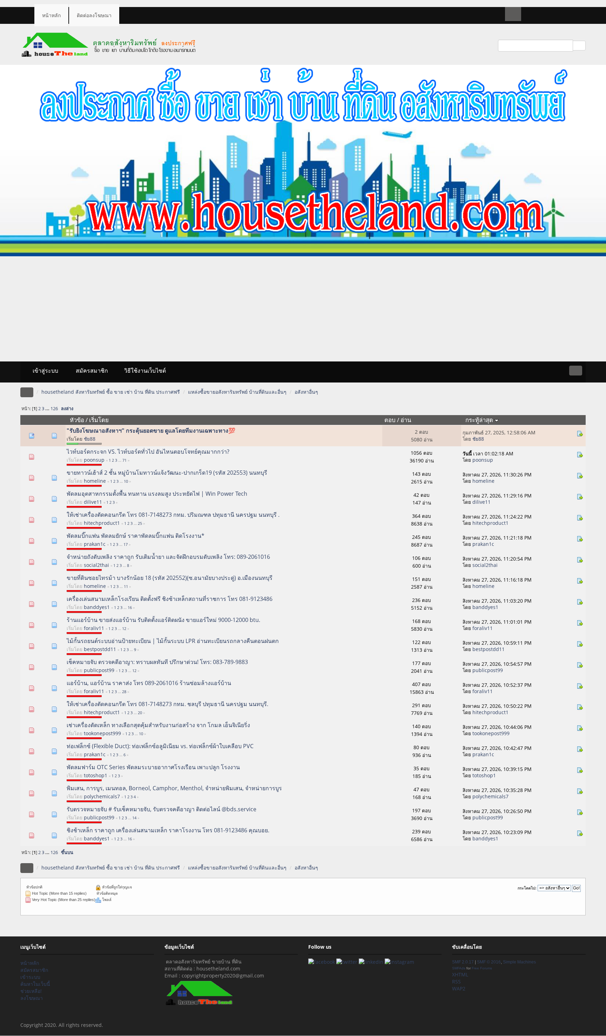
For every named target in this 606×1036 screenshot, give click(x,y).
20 (140, 712)
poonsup (94, 459)
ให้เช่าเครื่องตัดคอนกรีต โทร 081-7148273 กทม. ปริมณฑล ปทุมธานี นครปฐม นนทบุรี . (173, 515)
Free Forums (482, 968)
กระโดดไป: (527, 888)
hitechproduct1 (102, 523)
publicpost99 (99, 670)
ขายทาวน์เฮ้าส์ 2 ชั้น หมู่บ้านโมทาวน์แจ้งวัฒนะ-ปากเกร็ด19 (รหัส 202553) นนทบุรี (167, 472)
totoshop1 (95, 775)
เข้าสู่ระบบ (44, 370)
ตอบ (390, 420)
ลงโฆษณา (31, 998)
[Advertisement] (303, 309)
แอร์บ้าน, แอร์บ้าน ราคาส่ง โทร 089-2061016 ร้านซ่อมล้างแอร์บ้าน (149, 683)
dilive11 (93, 502)
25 (140, 523)
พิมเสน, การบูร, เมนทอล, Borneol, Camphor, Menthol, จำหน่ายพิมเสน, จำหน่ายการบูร (174, 788)
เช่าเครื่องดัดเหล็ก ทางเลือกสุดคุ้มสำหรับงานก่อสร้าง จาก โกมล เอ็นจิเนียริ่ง (158, 725)
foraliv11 (94, 628)
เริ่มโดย (99, 420)
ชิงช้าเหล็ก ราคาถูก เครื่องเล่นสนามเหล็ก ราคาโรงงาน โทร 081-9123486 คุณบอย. (168, 830)
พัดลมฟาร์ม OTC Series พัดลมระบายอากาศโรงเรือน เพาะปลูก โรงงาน (153, 767)
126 (54, 409)
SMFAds (458, 968)
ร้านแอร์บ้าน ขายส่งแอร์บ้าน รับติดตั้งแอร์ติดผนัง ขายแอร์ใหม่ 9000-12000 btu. (163, 620)
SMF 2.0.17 (463, 962)
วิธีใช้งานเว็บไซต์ (145, 370)
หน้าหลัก (51, 15)
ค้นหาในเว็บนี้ (35, 984)
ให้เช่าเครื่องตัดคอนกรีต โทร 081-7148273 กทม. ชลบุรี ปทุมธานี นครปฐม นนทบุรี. (167, 704)
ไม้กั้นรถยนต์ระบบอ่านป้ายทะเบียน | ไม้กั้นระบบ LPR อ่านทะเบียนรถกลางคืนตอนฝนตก (173, 641)
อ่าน (405, 420)
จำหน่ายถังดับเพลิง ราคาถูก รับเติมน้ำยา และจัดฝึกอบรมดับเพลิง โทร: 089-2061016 (168, 557)
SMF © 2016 (489, 962)
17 (125, 544)
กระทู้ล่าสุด (479, 420)
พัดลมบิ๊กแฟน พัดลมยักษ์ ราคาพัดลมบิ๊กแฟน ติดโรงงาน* (135, 536)
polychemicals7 (102, 796)
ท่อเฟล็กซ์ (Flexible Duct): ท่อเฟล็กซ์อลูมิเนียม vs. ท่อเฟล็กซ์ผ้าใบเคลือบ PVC (160, 746)
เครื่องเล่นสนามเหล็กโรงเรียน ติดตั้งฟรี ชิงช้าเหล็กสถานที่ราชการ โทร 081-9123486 (169, 599)
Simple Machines (519, 962)
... (47, 409)
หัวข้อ (77, 420)
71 (124, 460)
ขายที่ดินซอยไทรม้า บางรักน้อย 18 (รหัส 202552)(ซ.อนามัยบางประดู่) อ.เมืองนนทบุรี (169, 578)
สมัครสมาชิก (91, 370)
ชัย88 (89, 438)
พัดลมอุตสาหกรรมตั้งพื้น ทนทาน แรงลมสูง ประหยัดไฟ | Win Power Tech (157, 493)
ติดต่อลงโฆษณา (94, 15)
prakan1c (95, 544)
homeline (95, 481)
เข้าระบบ (30, 977)
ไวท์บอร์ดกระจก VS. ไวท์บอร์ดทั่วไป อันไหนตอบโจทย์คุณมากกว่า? (148, 451)
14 (134, 817)
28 (124, 691)
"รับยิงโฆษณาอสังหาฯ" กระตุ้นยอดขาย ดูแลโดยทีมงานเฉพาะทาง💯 (151, 430)
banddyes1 (97, 607)
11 (126, 586)
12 (124, 628)
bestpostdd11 (100, 649)
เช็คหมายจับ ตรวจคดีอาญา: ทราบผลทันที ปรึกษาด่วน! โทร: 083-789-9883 (157, 662)
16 (130, 607)
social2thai (96, 565)
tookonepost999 (102, 733)
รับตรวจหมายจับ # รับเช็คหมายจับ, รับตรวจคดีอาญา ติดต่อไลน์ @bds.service (161, 809)
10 (126, 481)
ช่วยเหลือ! (31, 991)
